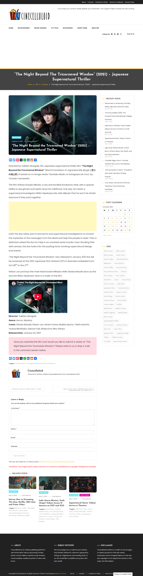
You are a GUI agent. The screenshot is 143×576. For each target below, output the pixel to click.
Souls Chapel (50, 519)
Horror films (126, 280)
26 (109, 230)
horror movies (109, 284)
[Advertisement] (71, 53)
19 (109, 226)
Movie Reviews (24, 28)
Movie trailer (121, 300)
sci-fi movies (108, 325)
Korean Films (108, 292)
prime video (23, 511)
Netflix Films (108, 308)
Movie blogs (108, 296)
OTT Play (54, 28)
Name (14, 429)
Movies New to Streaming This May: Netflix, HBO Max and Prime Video (22, 502)
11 (104, 222)
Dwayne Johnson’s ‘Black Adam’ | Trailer (26, 389)
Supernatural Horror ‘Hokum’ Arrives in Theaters (118, 140)
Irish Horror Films (75, 514)
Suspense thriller (123, 333)
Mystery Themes (60, 574)
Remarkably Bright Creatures (19, 513)
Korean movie (121, 292)
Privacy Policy (129, 2)
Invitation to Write (101, 2)
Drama (123, 272)
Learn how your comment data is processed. (57, 462)
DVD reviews (108, 276)
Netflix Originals (109, 313)
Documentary (121, 267)
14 (117, 222)
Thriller (106, 337)
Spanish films (108, 333)
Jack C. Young (53, 517)
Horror (116, 280)
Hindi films (107, 280)
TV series (107, 341)
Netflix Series (122, 313)
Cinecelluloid (31, 141)
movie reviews (109, 300)
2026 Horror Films (81, 509)
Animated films (122, 259)
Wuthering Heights (23, 515)
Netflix (24, 508)
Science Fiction (122, 325)
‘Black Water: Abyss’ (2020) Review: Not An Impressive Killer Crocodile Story (78, 389)
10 (129, 218)
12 (108, 222)
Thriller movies (117, 337)
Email (13, 437)
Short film (107, 329)
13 (113, 222)
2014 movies (108, 251)
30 (125, 230)
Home (11, 28)
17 (129, 222)
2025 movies (108, 255)
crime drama (119, 263)
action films (120, 255)
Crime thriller (108, 267)
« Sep (105, 235)
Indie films (121, 284)
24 (130, 226)
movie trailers (109, 304)
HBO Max (18, 508)
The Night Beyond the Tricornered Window (41, 363)
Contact (91, 2)
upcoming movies (120, 341)
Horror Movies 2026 (56, 512)
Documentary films (111, 272)
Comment (15, 408)
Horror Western (44, 514)
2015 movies (120, 251)
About (84, 2)
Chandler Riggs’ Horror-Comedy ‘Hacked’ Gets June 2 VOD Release (117, 162)
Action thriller (108, 259)
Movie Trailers (40, 28)
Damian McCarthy (80, 511)
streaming (12, 515)
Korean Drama (123, 288)
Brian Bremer (49, 509)
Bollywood (107, 263)
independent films (57, 514)
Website (14, 446)
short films (118, 329)
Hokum (89, 511)
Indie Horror (43, 517)
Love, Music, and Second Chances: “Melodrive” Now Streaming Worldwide (117, 186)
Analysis (95, 28)
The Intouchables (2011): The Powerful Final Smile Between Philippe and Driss (118, 116)
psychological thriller (111, 321)
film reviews (120, 276)
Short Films (82, 28)
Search (129, 34)
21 (117, 226)
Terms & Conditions (116, 2)
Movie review (120, 296)
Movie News (68, 28)
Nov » (110, 235)
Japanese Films (20, 363)
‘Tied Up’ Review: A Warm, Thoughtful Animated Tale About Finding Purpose (118, 173)
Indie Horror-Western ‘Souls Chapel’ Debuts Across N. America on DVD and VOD (51, 503)
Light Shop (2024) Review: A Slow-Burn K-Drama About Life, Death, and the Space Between (118, 151)
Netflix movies (121, 308)
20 (113, 226)
